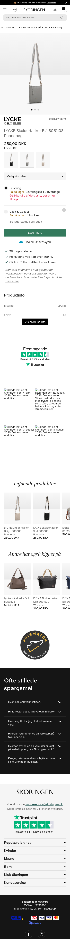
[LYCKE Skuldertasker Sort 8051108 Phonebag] (11, 160)
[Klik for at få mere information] (64, 210)
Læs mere (51, 2)
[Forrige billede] (7, 74)
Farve (8, 148)
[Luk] (66, 2)
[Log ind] (55, 10)
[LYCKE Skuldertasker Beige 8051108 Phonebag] (43, 160)
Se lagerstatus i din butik (26, 221)
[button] (19, 406)
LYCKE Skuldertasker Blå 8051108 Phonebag (38, 27)
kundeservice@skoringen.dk (44, 804)
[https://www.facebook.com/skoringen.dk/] (28, 934)
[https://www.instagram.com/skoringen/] (41, 934)
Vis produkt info (35, 322)
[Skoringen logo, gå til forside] (34, 9)
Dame (8, 27)
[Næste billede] (63, 74)
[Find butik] (15, 10)
